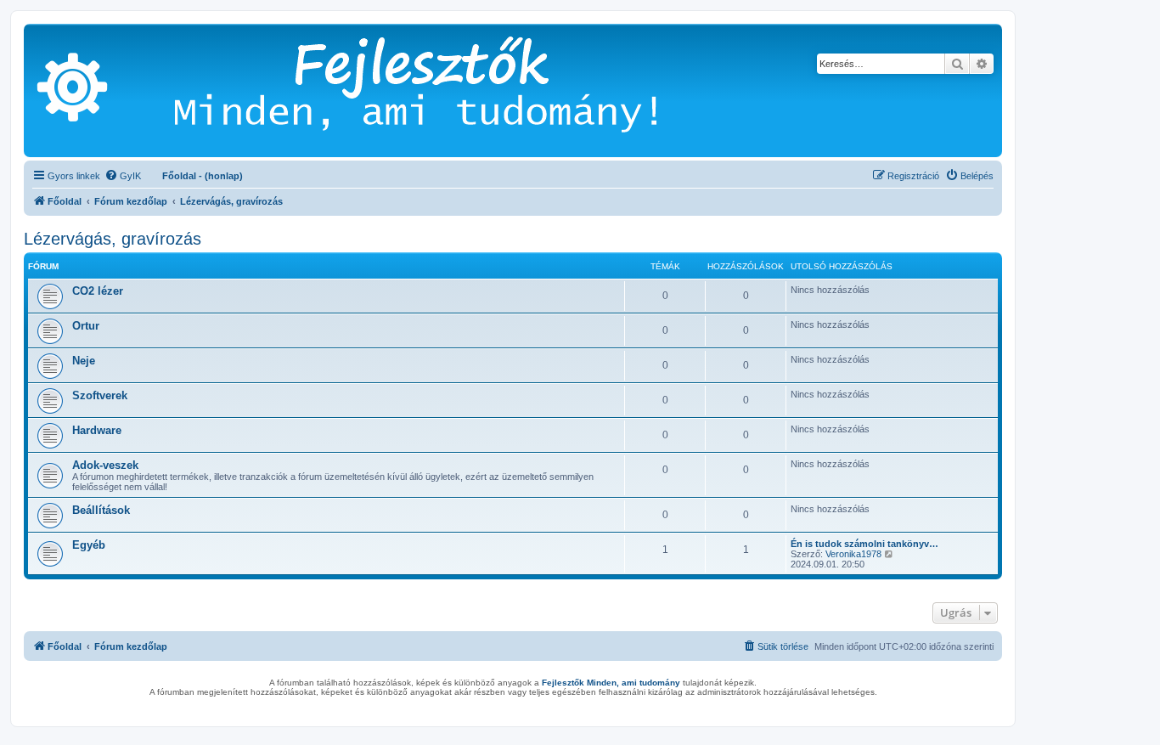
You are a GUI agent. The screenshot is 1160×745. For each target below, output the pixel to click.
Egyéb (88, 545)
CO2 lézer (97, 291)
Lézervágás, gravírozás (112, 238)
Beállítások (101, 510)
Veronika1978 (853, 554)
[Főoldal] (441, 90)
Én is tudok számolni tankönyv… (864, 544)
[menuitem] (122, 176)
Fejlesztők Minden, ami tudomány (611, 682)
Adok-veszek (105, 465)
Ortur (85, 325)
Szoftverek (99, 395)
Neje (83, 360)
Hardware (96, 430)
